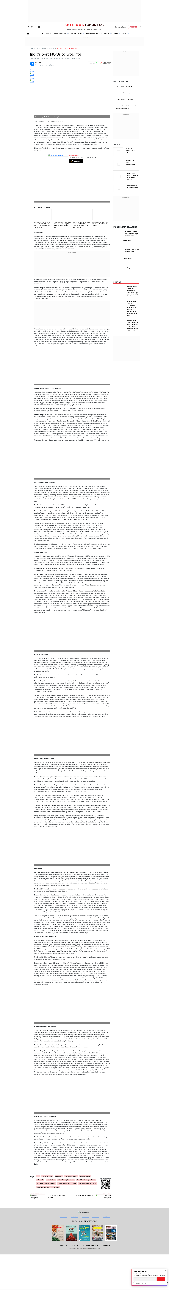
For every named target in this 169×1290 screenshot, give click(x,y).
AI (101, 34)
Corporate (62, 34)
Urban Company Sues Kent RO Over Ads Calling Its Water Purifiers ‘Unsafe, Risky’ (62, 224)
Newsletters (90, 34)
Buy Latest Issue (120, 27)
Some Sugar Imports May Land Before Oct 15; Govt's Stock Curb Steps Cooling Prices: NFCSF (42, 224)
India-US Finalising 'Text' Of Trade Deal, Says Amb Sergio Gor (100, 223)
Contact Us (74, 1245)
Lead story (50, 49)
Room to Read (51, 1180)
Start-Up (106, 34)
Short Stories (128, 259)
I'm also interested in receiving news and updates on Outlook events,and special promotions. (150, 1282)
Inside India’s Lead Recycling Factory (132, 187)
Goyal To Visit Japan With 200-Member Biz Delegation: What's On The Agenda (81, 224)
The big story (40, 49)
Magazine (48, 34)
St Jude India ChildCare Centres (46, 1183)
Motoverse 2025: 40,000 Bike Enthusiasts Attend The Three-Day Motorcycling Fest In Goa (133, 291)
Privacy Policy (106, 1245)
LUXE (100, 29)
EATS (88, 29)
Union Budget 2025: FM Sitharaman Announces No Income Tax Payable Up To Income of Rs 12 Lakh (132, 308)
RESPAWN (94, 29)
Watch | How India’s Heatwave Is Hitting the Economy (132, 176)
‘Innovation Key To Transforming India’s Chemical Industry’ (131, 233)
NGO (38, 1176)
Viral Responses (129, 268)
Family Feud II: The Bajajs (124, 93)
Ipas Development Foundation (87, 1183)
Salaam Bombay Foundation (66, 1180)
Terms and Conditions (90, 1245)
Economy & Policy (76, 34)
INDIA (69, 29)
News (98, 34)
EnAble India (40, 1180)
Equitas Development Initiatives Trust (48, 1187)
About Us (63, 1245)
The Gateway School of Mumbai (67, 1183)
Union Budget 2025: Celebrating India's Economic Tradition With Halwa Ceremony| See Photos (132, 325)
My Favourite (127, 241)
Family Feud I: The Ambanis (124, 100)
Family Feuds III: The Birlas (124, 86)
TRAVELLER (81, 29)
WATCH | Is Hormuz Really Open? (130, 150)
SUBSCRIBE (133, 27)
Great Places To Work (71, 1176)
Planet (116, 34)
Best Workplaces (85, 1176)
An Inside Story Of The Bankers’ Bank (132, 251)
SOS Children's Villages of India (86, 1180)
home (31, 49)
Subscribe (160, 1279)
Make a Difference (47, 1176)
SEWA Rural (58, 1176)
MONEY (74, 29)
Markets (55, 34)
